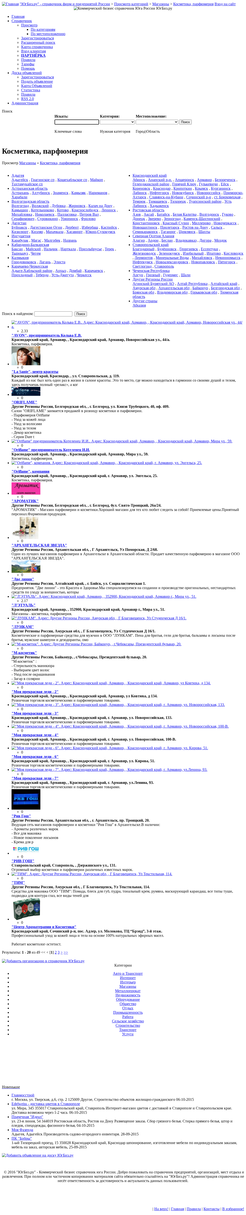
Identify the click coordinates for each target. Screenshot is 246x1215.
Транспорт (127, 1030)
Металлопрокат (128, 991)
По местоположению (48, 34)
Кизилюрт (20, 232)
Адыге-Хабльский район (32, 271)
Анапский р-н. (160, 180)
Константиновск (146, 223)
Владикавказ (186, 240)
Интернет (128, 978)
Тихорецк (178, 201)
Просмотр (29, 25)
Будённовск (167, 249)
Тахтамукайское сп (27, 184)
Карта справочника (37, 47)
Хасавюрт (74, 232)
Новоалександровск (172, 262)
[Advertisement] (123, 1063)
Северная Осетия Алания (153, 236)
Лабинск (140, 193)
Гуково (227, 214)
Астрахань (20, 193)
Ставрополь (164, 266)
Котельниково (42, 210)
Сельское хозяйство (128, 1021)
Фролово (88, 219)
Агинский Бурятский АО (153, 284)
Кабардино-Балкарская (30, 245)
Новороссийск (209, 193)
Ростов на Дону (195, 227)
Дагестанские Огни (46, 227)
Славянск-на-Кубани (166, 197)
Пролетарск (169, 227)
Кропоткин (182, 188)
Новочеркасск (225, 223)
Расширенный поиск (38, 42)
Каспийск (109, 227)
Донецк (139, 219)
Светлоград (142, 266)
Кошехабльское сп (72, 180)
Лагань (45, 262)
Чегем (36, 253)
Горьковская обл (204, 292)
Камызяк (78, 193)
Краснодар (162, 188)
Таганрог (168, 232)
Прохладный (22, 275)
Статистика (30, 90)
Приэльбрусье (90, 249)
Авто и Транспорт (128, 973)
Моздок (220, 240)
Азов (137, 214)
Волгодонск (209, 214)
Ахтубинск (41, 193)
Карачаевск (94, 271)
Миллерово (201, 223)
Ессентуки (209, 249)
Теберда (42, 275)
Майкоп (96, 180)
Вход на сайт (225, 4)
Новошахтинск (145, 227)
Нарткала (68, 249)
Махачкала (54, 232)
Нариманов (98, 193)
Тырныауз (20, 253)
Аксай (149, 214)
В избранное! (233, 1209)
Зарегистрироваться (37, 38)
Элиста (59, 262)
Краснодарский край (150, 175)
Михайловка (22, 214)
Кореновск (141, 188)
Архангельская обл (174, 288)
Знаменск (60, 193)
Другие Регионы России (153, 279)
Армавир (204, 180)
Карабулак (20, 240)
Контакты (211, 1209)
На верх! (161, 1209)
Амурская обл (144, 288)
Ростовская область (148, 210)
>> (66, 952)
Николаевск (45, 214)
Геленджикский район (151, 184)
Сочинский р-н (198, 197)
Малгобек (52, 240)
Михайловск (202, 258)
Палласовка (67, 214)
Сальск (216, 227)
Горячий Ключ (184, 184)
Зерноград (172, 219)
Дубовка (59, 206)
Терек (109, 249)
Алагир (139, 240)
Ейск (225, 184)
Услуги (128, 1034)
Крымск (201, 188)
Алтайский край (223, 284)
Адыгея (18, 175)
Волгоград (20, 206)
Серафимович (23, 219)
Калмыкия (20, 258)
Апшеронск (184, 180)
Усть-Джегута (62, 275)
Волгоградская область (30, 201)
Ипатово (214, 253)
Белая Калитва (185, 214)
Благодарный (143, 249)
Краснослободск (85, 210)
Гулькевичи (208, 184)
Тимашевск (157, 201)
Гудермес (170, 275)
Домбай (75, 271)
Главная (177, 1209)
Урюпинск (69, 219)
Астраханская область (30, 188)
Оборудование (128, 999)
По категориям (43, 29)
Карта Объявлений (36, 86)
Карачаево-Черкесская (30, 266)
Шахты (204, 232)
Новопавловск (203, 262)
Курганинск (221, 188)
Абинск (139, 180)
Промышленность (128, 1012)
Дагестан (19, 223)
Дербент (72, 227)
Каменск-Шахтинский (202, 219)
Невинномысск (227, 258)
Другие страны (145, 301)
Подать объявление (37, 81)
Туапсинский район (205, 201)
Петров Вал (89, 214)
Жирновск (77, 206)
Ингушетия (21, 236)
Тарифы (27, 64)
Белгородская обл (225, 288)
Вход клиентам (33, 51)
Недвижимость (128, 995)
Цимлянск (187, 232)
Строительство (128, 1025)
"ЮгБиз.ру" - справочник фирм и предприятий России (65, 4)
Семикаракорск (145, 232)
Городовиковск (24, 262)
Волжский (40, 206)
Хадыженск (159, 206)
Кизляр (37, 232)
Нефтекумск (143, 262)
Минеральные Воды (172, 258)
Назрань (70, 240)
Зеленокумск (169, 253)
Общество (128, 1004)
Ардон (153, 240)
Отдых (127, 1008)
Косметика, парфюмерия (193, 4)
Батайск (163, 214)
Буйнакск (19, 227)
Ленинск (108, 210)
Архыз (60, 271)
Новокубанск (183, 193)
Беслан (167, 240)
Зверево (154, 219)
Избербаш (90, 227)
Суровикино (47, 219)
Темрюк (139, 201)
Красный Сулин (176, 223)
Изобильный (193, 253)
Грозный (153, 275)
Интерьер (128, 982)
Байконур (200, 288)
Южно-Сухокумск (100, 232)
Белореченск (225, 180)
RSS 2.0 (27, 99)
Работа (127, 1017)
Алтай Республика (192, 284)
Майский (33, 249)
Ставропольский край (151, 245)
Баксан (17, 249)
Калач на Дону (100, 206)
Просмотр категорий (131, 4)
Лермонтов (144, 258)
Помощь (28, 68)
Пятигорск (226, 262)
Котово (63, 210)
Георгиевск (188, 249)
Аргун (138, 275)
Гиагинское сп (43, 180)
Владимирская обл (172, 292)
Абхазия (139, 305)
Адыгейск (20, 180)
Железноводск (144, 253)
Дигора (205, 240)
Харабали (19, 197)
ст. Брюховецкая (227, 197)
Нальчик (51, 249)
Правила (28, 60)
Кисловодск (233, 253)
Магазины (160, 4)
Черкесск (84, 275)
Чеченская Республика (151, 271)
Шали (186, 275)
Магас (36, 240)
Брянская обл (143, 292)
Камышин (20, 210)
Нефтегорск (159, 193)
